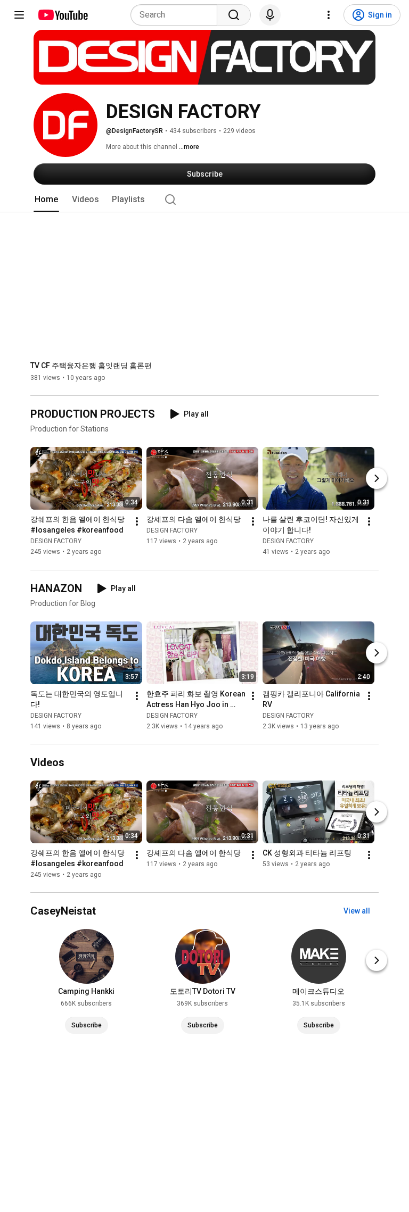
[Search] (234, 15)
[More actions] (137, 522)
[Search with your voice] (270, 15)
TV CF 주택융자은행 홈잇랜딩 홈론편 (91, 365)
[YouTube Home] (62, 15)
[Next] (376, 478)
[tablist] (204, 199)
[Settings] (328, 15)
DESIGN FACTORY (55, 541)
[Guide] (19, 15)
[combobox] (177, 15)
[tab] (46, 199)
